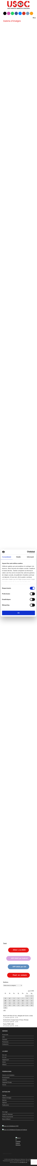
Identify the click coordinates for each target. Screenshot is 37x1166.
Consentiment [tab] (6, 557)
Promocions (5, 1042)
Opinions (4, 1102)
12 (14, 1000)
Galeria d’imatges (6, 1097)
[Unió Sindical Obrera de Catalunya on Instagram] (8, 13)
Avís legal (4, 1112)
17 (5, 1003)
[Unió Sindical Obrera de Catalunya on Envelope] (27, 13)
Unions (4, 1062)
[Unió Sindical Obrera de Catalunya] (18, 5)
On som (4, 1057)
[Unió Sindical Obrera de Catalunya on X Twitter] (5, 13)
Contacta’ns (5, 1044)
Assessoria (5, 1034)
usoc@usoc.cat (23, 1162)
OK (19, 613)
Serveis (4, 1084)
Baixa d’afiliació (6, 1119)
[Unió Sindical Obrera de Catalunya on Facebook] (16, 13)
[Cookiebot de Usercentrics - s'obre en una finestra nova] (27, 552)
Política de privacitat (7, 1116)
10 (5, 1000)
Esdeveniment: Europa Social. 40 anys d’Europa (15, 1020)
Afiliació (4, 1064)
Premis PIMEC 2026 (8, 1024)
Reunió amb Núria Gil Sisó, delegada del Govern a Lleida (18, 1015)
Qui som (4, 1055)
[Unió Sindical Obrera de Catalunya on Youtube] (24, 13)
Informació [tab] (30, 557)
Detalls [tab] (18, 557)
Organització (5, 1059)
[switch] (32, 593)
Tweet (5, 943)
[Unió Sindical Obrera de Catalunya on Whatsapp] (12, 13)
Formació (4, 1039)
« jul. (4, 1010)
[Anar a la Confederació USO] (10, 1126)
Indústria (4, 1080)
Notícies (4, 1100)
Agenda (4, 1095)
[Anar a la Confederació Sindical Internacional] (18, 1141)
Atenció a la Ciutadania (8, 1075)
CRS (3, 1037)
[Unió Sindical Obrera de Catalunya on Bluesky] (20, 13)
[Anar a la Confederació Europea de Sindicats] (14, 1129)
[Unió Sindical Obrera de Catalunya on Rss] (31, 13)
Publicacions (5, 1105)
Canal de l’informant (7, 1114)
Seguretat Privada (7, 1082)
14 (22, 1000)
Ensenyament (5, 1077)
